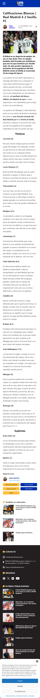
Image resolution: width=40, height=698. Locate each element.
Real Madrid (28, 489)
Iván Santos (12, 27)
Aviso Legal (31, 695)
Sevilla (11, 493)
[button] (37, 661)
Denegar (20, 686)
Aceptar (20, 681)
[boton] (4, 3)
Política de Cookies (10, 695)
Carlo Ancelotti (29, 484)
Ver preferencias (20, 691)
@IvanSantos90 (14, 480)
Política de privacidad (21, 695)
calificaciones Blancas (11, 484)
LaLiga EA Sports (11, 489)
